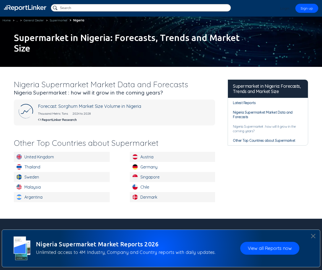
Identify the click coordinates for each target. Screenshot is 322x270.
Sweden (31, 176)
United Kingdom (39, 156)
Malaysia (32, 187)
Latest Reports (244, 103)
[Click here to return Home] (25, 8)
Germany (148, 166)
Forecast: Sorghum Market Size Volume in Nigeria (89, 106)
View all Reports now (270, 248)
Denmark (148, 197)
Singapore (149, 176)
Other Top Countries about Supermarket (264, 140)
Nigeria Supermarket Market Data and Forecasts (263, 114)
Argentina (33, 197)
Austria (146, 156)
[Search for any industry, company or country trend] (55, 8)
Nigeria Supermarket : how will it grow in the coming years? (264, 128)
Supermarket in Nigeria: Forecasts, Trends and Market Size (267, 88)
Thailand (32, 166)
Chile (144, 187)
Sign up (307, 8)
